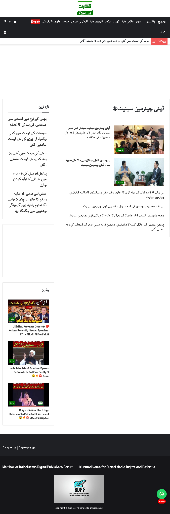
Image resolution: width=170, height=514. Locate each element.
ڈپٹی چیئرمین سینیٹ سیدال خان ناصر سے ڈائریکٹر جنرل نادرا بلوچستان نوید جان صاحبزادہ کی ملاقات (87, 133)
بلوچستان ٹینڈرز (51, 21)
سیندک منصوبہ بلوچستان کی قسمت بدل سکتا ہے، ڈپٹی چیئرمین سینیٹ (123, 206)
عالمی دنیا (128, 21)
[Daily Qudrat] (85, 8)
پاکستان (150, 21)
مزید (162, 31)
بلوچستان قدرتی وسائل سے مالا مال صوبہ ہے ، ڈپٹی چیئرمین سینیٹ (88, 162)
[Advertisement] (85, 70)
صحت (65, 21)
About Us (9, 448)
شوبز (138, 21)
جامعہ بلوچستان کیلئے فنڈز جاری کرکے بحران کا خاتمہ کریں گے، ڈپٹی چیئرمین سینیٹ (116, 215)
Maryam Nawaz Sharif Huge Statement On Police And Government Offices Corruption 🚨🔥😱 (29, 414)
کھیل (117, 21)
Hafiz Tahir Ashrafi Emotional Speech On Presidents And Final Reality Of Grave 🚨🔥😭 (29, 372)
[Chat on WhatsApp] (162, 494)
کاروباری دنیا (96, 21)
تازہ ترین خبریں (79, 21)
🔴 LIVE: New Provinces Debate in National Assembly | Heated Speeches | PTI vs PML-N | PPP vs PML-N (29, 330)
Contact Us (27, 448)
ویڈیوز (108, 21)
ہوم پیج (162, 21)
